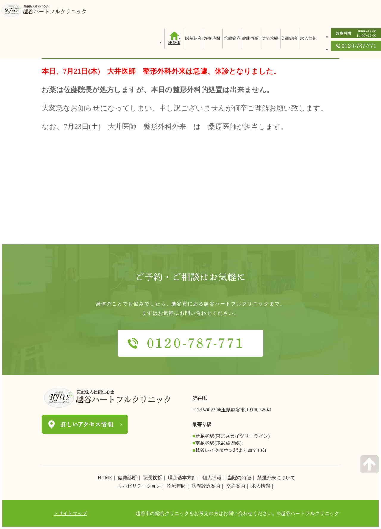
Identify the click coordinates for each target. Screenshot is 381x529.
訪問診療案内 (206, 486)
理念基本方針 (182, 477)
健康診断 (250, 38)
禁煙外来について (276, 477)
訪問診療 (269, 38)
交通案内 (289, 38)
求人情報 (308, 38)
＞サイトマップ (70, 513)
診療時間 (211, 38)
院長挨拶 (152, 477)
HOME (105, 477)
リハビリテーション (139, 486)
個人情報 (211, 477)
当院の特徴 (239, 477)
